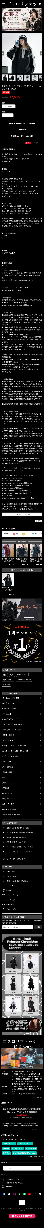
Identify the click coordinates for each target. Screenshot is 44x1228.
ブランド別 (6, 762)
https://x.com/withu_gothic (12, 478)
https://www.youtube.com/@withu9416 (17, 493)
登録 (38, 927)
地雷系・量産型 (8, 735)
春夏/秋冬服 (6, 799)
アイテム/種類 (7, 740)
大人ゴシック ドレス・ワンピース (15, 751)
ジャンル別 (6, 714)
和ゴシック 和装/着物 (10, 756)
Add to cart (22, 129)
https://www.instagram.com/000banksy (17, 483)
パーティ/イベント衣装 (11, 815)
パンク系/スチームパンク (12, 730)
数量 (3, 112)
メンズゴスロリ (8, 783)
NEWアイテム (7, 793)
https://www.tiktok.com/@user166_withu (18, 498)
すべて (6, 534)
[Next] (41, 53)
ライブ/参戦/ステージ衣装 (12, 724)
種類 (3, 103)
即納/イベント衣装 (9, 709)
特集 (4, 777)
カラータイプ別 (8, 804)
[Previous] (3, 53)
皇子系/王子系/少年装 (10, 698)
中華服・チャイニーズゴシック (14, 746)
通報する (38, 521)
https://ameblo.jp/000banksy (13, 488)
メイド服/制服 (7, 767)
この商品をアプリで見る (22, 514)
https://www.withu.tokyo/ (11, 290)
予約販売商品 (7, 772)
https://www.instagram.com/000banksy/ (17, 305)
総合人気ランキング (9, 703)
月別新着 (5, 788)
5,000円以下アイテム (10, 719)
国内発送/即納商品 (9, 809)
